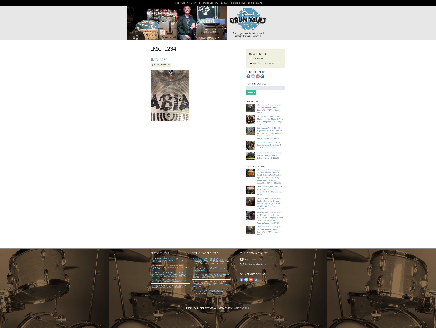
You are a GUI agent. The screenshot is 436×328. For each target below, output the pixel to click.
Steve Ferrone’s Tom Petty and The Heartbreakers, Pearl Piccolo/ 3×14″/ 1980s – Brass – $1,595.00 (168, 260)
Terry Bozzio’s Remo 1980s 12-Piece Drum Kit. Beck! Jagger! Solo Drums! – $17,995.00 (269, 145)
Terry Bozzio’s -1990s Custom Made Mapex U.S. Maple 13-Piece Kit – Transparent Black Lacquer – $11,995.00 (170, 267)
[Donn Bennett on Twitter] (253, 78)
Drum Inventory (210, 3)
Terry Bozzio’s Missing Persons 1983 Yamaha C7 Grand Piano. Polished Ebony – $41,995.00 (269, 155)
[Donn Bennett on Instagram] (262, 78)
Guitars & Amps (255, 3)
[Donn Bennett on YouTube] (258, 78)
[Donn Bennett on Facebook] (248, 78)
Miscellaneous (238, 3)
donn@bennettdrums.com (264, 63)
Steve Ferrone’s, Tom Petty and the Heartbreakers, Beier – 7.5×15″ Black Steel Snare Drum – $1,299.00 (211, 268)
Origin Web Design (240, 308)
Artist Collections (191, 3)
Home (176, 3)
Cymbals (225, 3)
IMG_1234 (159, 59)
